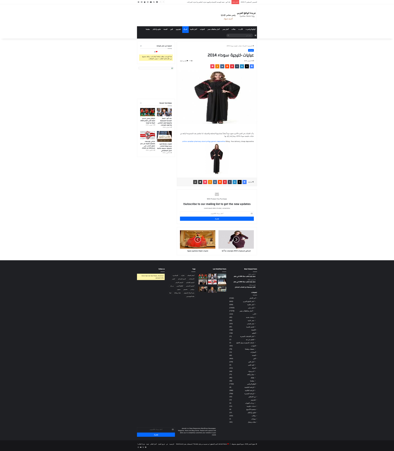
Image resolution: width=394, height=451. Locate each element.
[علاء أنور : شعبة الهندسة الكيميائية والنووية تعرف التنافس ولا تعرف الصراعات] (164, 112)
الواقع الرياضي (251, 29)
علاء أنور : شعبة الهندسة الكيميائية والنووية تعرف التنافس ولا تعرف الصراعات (165, 121)
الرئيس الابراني (179, 282)
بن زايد (172, 286)
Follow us (162, 269)
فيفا (170, 293)
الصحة (165, 29)
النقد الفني (251, 365)
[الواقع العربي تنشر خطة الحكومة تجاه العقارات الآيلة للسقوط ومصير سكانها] (203, 289)
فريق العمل (161, 444)
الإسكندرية (175, 275)
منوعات (253, 419)
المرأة (185, 29)
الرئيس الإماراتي (190, 282)
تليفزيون (178, 29)
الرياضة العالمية (249, 390)
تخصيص (185, 289)
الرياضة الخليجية (249, 387)
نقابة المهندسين (190, 296)
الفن (171, 29)
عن (167, 444)
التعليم (254, 333)
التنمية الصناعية (182, 279)
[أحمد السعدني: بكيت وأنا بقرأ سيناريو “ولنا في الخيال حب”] (203, 281)
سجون (178, 289)
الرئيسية (250, 46)
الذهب (173, 279)
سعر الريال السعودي (189, 293)
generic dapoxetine (218, 141)
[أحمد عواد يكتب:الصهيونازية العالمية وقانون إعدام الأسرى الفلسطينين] (222, 276)
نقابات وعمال (252, 422)
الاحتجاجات (191, 279)
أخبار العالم (153, 444)
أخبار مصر (226, 29)
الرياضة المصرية (249, 393)
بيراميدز (192, 289)
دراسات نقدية (250, 317)
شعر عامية (251, 320)
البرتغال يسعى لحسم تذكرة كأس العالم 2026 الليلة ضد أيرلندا (212, 2)
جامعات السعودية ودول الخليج (245, 343)
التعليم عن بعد (250, 339)
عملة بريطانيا (177, 293)
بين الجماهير (252, 396)
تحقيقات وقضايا (249, 349)
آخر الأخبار (253, 298)
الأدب (241, 29)
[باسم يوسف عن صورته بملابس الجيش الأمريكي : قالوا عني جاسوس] (222, 289)
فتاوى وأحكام (157, 29)
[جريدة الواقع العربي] (238, 15)
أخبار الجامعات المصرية (247, 336)
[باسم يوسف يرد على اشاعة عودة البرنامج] (212, 290)
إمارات (182, 275)
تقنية (147, 444)
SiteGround (179, 444)
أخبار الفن (251, 362)
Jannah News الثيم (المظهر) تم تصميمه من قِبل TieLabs (210, 444)
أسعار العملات (190, 275)
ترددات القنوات (249, 403)
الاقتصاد (253, 330)
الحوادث (202, 29)
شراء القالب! (141, 444)
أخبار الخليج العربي (248, 301)
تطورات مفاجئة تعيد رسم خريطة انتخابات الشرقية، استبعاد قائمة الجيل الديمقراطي (164, 147)
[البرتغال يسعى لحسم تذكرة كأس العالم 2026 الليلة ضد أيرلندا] (147, 112)
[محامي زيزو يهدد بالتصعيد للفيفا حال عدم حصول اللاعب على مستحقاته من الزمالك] (147, 135)
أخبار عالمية (193, 29)
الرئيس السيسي (190, 286)
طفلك (252, 377)
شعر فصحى (250, 323)
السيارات (253, 352)
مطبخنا (148, 29)
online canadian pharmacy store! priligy (196, 141)
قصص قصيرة (250, 327)
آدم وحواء (251, 371)
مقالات (233, 29)
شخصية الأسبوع (251, 409)
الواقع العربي (179, 286)
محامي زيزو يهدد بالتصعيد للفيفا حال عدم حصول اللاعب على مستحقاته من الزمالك (147, 144)
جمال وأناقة (250, 374)
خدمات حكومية (251, 406)
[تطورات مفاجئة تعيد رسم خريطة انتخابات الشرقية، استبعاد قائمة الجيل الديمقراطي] (164, 136)
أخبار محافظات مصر (214, 29)
